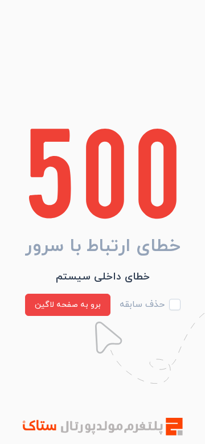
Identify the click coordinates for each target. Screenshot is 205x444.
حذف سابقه (142, 304)
